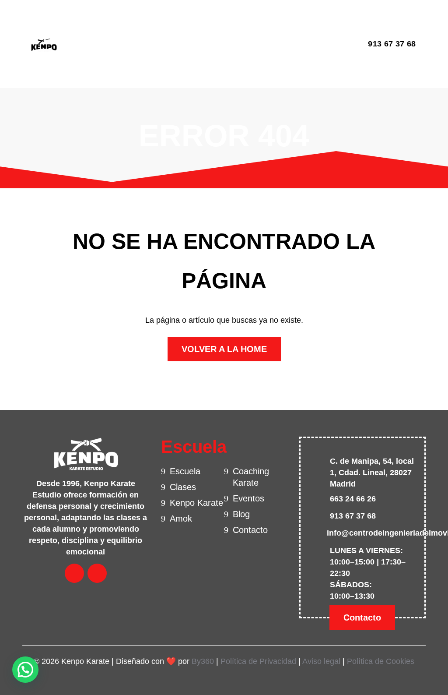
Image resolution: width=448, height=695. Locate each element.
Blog (248, 25)
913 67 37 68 (392, 43)
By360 (203, 661)
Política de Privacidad (258, 661)
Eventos (214, 25)
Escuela (89, 25)
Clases (126, 25)
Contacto (91, 64)
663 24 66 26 (353, 498)
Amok (181, 518)
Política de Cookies (380, 661)
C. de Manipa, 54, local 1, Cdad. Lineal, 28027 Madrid (372, 472)
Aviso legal (321, 661)
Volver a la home (224, 349)
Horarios (173, 25)
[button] (25, 669)
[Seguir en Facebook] (328, 44)
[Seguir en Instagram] (346, 44)
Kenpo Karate (196, 503)
